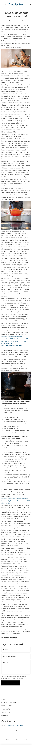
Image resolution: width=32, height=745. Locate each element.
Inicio (3, 699)
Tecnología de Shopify (22, 739)
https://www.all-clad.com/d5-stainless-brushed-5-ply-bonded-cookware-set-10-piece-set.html (15, 501)
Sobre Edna (5, 712)
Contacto (4, 715)
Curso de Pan (6, 709)
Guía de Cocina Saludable (10, 702)
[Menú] (2, 4)
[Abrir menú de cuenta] (26, 4)
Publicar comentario (11, 683)
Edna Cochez (11, 739)
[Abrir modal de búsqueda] (6, 4)
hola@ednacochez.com (14, 725)
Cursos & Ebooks (7, 706)
